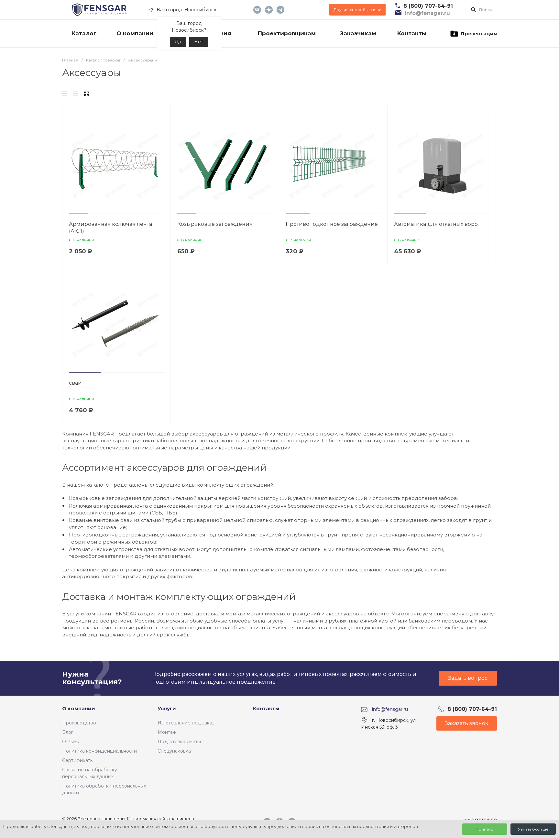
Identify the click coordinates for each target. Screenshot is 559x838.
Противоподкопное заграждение (332, 224)
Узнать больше (533, 829)
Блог (67, 732)
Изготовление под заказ (186, 723)
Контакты (266, 708)
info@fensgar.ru (390, 709)
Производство (79, 723)
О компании (78, 708)
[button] (85, 372)
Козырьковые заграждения (215, 224)
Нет (198, 42)
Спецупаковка (174, 751)
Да (178, 42)
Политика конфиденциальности (99, 751)
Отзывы (71, 741)
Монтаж (167, 732)
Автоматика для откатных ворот (437, 224)
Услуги (167, 708)
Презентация (479, 33)
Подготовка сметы (179, 741)
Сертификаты (77, 760)
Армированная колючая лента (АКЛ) (110, 227)
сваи (75, 383)
